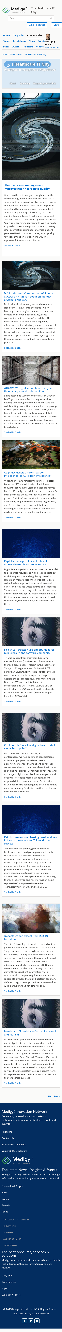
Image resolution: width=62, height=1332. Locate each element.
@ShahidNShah (52, 47)
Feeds (5, 1211)
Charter (25, 1220)
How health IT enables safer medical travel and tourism (30, 1033)
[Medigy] (15, 9)
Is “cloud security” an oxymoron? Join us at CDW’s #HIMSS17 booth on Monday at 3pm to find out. (28, 296)
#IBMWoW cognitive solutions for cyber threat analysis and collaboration (28, 389)
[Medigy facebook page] (25, 1320)
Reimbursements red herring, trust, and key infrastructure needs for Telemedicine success (30, 840)
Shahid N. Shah (12, 245)
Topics (5, 1288)
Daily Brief (7, 1275)
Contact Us (8, 1138)
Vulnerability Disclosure (14, 1150)
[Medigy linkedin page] (37, 1320)
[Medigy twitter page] (31, 1320)
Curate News (9, 1226)
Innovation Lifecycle (12, 1186)
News (4, 1192)
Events (5, 1198)
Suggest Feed (10, 1245)
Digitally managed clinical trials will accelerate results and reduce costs (25, 562)
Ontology (8, 1220)
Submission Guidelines (14, 1144)
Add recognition (12, 1239)
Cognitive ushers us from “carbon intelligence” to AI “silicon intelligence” (27, 474)
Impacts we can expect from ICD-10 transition (26, 937)
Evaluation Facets (11, 1294)
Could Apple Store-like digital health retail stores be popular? (29, 746)
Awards (6, 1205)
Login (57, 24)
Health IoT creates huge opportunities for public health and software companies (29, 651)
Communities (9, 1282)
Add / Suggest (37, 24)
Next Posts (54, 1096)
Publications (16, 54)
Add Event (8, 1232)
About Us (7, 1131)
